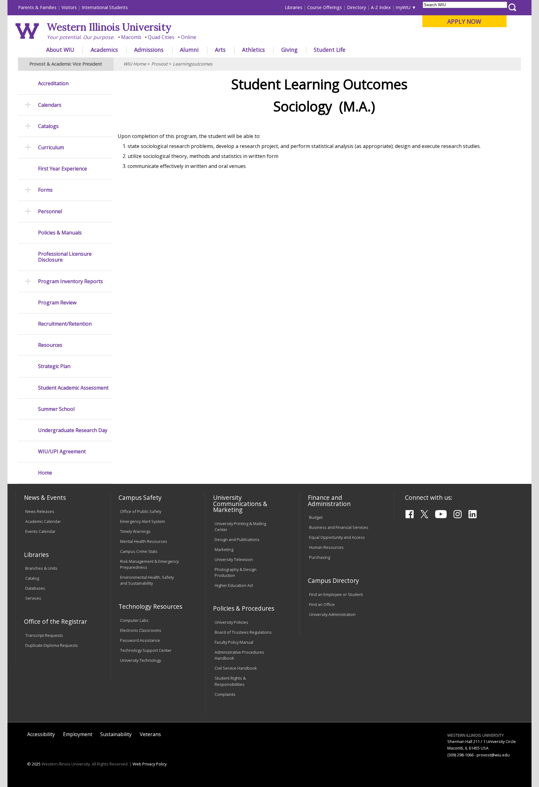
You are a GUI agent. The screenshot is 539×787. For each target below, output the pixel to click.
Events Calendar (40, 531)
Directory (356, 7)
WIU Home (135, 64)
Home (45, 473)
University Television (234, 559)
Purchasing (319, 557)
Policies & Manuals (60, 233)
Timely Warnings (135, 531)
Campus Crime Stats (139, 551)
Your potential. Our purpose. (80, 37)
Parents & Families (37, 7)
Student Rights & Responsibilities (230, 681)
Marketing (224, 549)
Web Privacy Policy (150, 764)
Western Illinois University (109, 27)
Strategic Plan (54, 366)
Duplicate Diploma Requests (51, 645)
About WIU (60, 49)
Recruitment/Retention (65, 324)
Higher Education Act (234, 585)
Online (188, 37)
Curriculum (51, 147)
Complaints (225, 694)
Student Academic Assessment (73, 388)
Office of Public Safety (140, 511)
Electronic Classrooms (140, 630)
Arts (220, 49)
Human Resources (326, 547)
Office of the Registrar (55, 621)
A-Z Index (381, 7)
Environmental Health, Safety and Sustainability (147, 580)
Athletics (253, 49)
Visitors (69, 7)
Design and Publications (237, 539)
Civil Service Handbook (236, 668)
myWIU (403, 7)
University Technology (140, 660)
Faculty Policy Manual (234, 642)
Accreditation (53, 83)
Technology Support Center (146, 650)
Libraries (293, 7)
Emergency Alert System (142, 521)
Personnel (50, 211)
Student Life (329, 49)
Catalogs (48, 126)
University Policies (231, 622)
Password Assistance (140, 640)
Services (33, 598)
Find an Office (322, 604)
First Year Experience (62, 169)
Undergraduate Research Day (72, 430)
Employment (77, 734)
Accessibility (41, 734)
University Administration (332, 614)
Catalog (32, 578)
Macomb (131, 37)
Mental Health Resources (143, 541)
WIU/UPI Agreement (62, 452)
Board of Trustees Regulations (243, 632)
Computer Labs (134, 620)
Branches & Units (41, 568)
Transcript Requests (44, 635)
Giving (289, 49)
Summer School (56, 409)
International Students (105, 7)
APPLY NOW (464, 21)
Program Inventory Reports (70, 281)
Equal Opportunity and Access (337, 537)
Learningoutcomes (192, 64)
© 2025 (34, 764)
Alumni (189, 49)
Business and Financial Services (338, 527)
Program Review (57, 303)
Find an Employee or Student (336, 594)
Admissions (148, 49)
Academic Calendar (43, 521)
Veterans (150, 734)
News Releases (39, 511)
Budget (316, 517)
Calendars (49, 105)
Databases (35, 588)
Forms (45, 190)
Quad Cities (161, 37)
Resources (50, 345)
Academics (104, 49)
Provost (159, 64)
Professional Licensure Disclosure (65, 257)
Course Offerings (324, 7)
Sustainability (116, 734)
